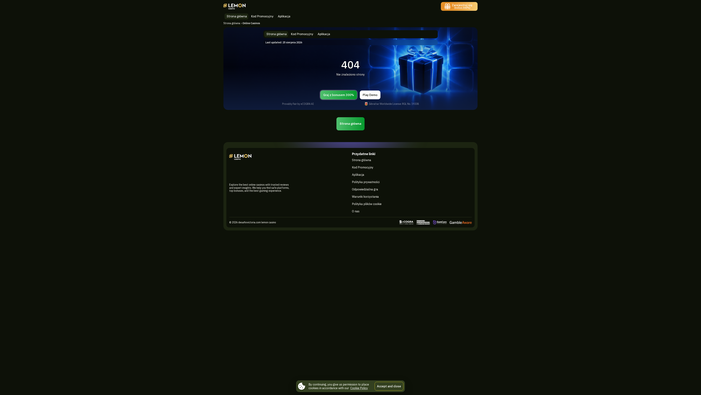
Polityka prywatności (366, 182)
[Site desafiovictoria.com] (236, 6)
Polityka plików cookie (367, 204)
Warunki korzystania (365, 196)
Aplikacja (358, 174)
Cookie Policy (359, 388)
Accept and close (389, 386)
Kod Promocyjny (362, 167)
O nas (355, 211)
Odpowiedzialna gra (365, 189)
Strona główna (231, 23)
